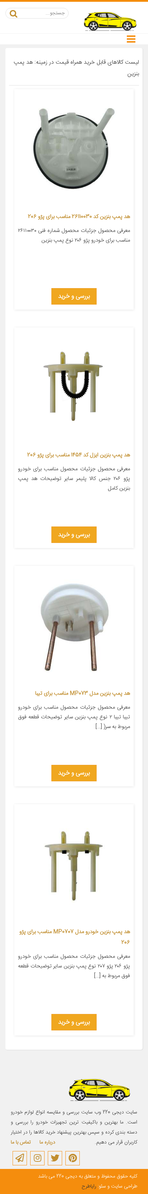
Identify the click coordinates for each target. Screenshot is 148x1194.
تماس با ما (21, 1142)
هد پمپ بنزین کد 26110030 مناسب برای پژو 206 (79, 216)
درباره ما (47, 1142)
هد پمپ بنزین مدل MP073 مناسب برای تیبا (82, 693)
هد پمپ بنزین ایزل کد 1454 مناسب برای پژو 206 (78, 455)
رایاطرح (89, 1186)
